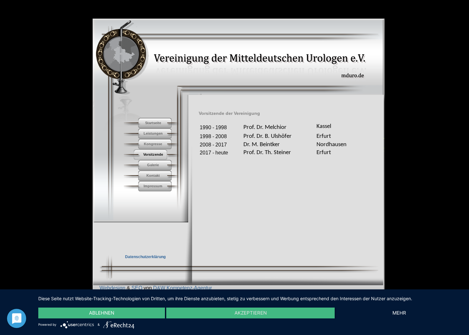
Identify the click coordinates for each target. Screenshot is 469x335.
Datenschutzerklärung (145, 257)
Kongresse (153, 144)
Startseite (153, 123)
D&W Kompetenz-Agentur (182, 288)
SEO (136, 288)
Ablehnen (101, 313)
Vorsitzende (153, 154)
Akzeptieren (250, 313)
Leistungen (153, 133)
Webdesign (112, 288)
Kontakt (153, 175)
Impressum (153, 186)
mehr (399, 313)
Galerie (153, 165)
